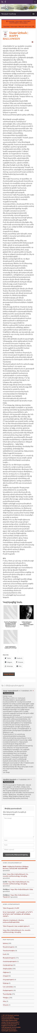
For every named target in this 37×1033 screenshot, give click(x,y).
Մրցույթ (5, 983)
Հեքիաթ (6, 972)
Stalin (5, 866)
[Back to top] (32, 1028)
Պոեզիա (6, 997)
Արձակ (5, 943)
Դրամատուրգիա (9, 950)
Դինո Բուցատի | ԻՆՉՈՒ (11, 908)
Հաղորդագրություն (10, 961)
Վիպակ (5, 1005)
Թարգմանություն (9, 958)
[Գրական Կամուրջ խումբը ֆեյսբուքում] (5, 1)
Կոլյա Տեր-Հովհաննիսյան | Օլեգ (21, 889)
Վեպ (4, 1001)
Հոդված (6, 976)
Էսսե (4, 954)
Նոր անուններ (8, 987)
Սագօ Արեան (9, 674)
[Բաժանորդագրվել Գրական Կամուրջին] (2, 1)
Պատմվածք (7, 994)
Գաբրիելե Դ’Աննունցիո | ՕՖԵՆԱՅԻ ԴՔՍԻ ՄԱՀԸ (17, 26)
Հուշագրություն (8, 979)
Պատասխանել (8, 693)
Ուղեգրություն (8, 990)
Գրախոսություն (8, 947)
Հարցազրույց (8, 965)
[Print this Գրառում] (32, 42)
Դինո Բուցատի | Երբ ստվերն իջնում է (16, 926)
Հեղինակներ (7, 968)
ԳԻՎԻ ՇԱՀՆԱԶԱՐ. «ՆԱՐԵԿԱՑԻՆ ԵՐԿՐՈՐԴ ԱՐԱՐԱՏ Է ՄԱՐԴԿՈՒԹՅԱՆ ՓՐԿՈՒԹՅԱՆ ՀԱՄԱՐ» (18, 914)
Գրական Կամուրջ (8, 14)
